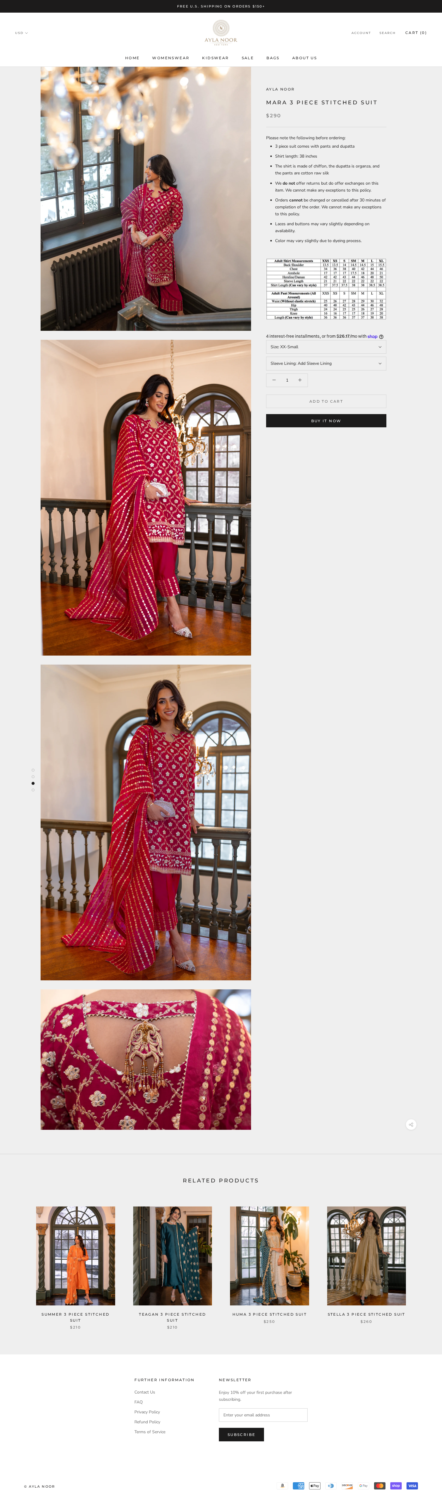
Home (132, 58)
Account (361, 33)
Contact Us (144, 1392)
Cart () (416, 33)
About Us (304, 58)
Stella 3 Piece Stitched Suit (366, 1314)
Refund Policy (147, 1422)
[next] (423, 1261)
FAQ (138, 1402)
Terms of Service (149, 1432)
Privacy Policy (147, 1412)
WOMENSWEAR (170, 58)
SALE (248, 58)
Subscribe (242, 1434)
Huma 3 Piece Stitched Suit (269, 1314)
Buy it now (326, 421)
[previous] (19, 1261)
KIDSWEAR (215, 58)
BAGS (273, 58)
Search (387, 33)
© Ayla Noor (39, 1486)
